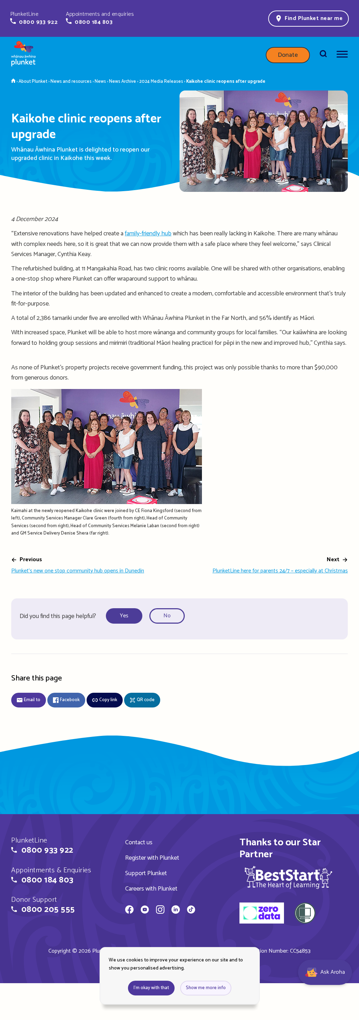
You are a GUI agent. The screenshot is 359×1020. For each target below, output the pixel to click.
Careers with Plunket (151, 889)
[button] (33, 18)
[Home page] (23, 55)
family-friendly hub (148, 233)
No (167, 615)
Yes (124, 615)
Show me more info (206, 988)
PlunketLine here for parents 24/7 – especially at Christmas (280, 571)
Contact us (139, 842)
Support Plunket (146, 873)
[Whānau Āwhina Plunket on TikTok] (191, 910)
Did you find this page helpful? (58, 616)
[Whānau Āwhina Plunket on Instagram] (160, 910)
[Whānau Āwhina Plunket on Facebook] (129, 910)
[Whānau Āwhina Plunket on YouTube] (145, 910)
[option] (126, 616)
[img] (288, 877)
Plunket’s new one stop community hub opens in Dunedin (77, 571)
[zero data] (261, 914)
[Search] (323, 55)
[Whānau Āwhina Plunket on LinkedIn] (175, 910)
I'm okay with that (151, 988)
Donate (288, 55)
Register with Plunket (152, 858)
